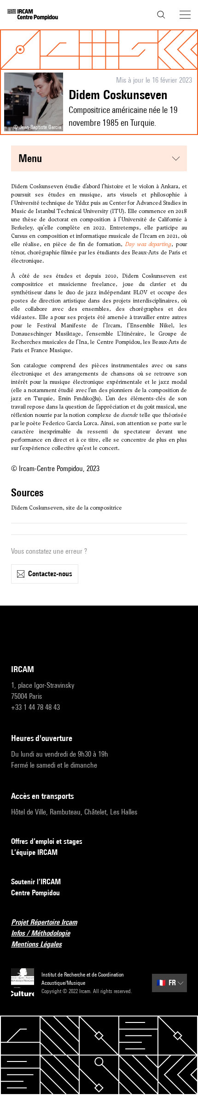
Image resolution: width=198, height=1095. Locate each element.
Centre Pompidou (35, 892)
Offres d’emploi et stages (46, 841)
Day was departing (148, 244)
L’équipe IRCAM (34, 852)
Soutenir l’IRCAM (36, 881)
